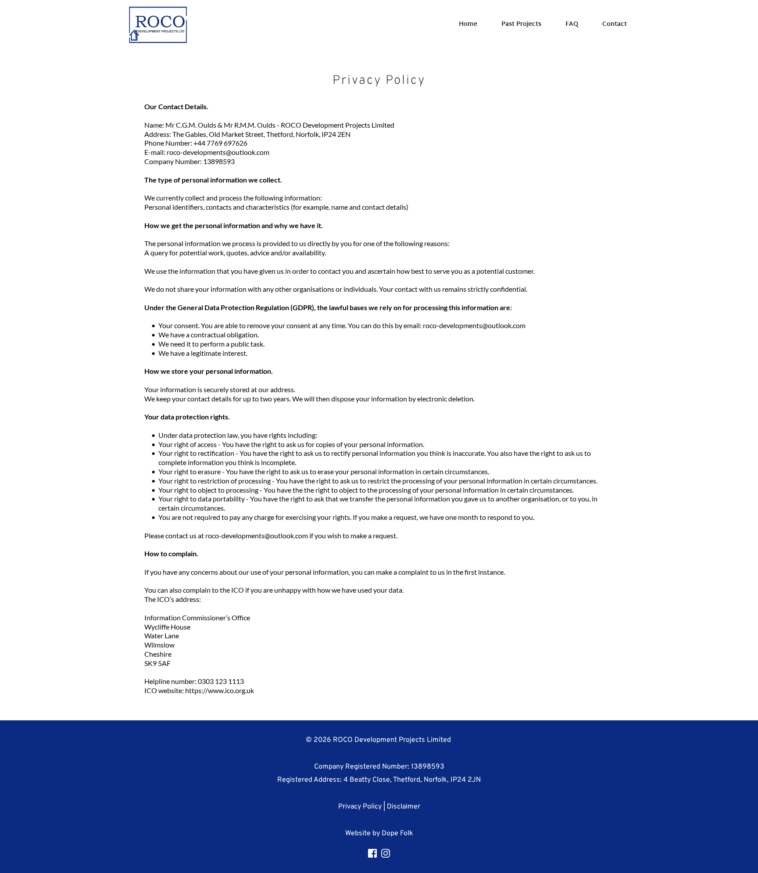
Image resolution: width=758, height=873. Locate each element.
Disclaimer (403, 806)
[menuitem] (468, 24)
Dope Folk (397, 833)
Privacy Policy (360, 806)
